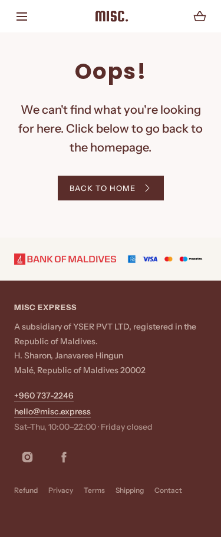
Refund (26, 490)
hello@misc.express (52, 411)
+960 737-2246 (44, 395)
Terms (94, 490)
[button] (21, 16)
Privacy (60, 490)
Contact (168, 490)
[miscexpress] (110, 16)
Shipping (130, 490)
